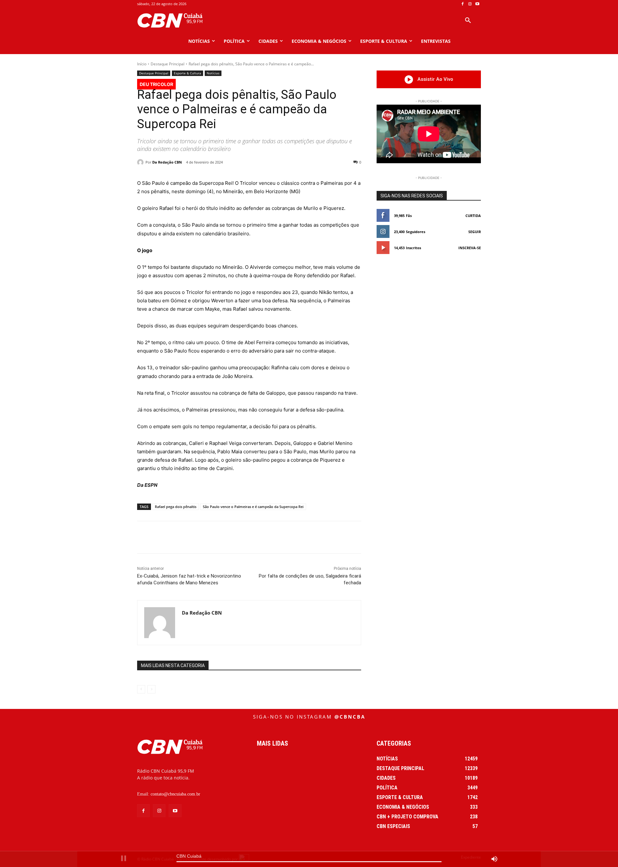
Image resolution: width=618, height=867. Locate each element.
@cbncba (349, 716)
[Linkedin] (252, 537)
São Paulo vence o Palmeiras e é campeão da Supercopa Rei (253, 506)
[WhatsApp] (237, 537)
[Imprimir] (282, 537)
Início (141, 64)
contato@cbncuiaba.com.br (175, 794)
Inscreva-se (469, 247)
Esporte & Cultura (187, 73)
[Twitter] (208, 537)
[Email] (267, 537)
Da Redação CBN (167, 162)
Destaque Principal (167, 64)
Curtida (473, 215)
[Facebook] (462, 4)
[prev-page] (141, 689)
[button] (468, 20)
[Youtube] (477, 4)
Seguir (474, 231)
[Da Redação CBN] (141, 162)
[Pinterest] (223, 537)
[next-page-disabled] (151, 689)
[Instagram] (469, 4)
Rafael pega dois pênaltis (175, 506)
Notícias (213, 73)
